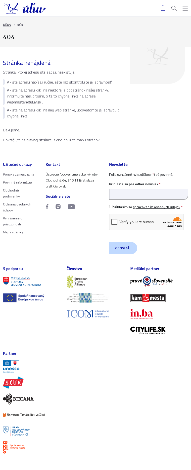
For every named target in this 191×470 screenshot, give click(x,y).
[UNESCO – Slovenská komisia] (32, 366)
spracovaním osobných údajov (156, 206)
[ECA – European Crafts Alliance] (95, 282)
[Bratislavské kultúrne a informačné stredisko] (32, 447)
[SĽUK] (32, 382)
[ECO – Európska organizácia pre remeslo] (95, 298)
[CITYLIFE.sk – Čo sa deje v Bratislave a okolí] (159, 330)
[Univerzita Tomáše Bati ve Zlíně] (32, 415)
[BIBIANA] (32, 399)
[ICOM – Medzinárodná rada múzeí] (95, 314)
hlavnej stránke (39, 140)
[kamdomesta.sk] (159, 298)
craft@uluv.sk (56, 186)
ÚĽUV (7, 24)
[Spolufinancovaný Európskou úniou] (32, 298)
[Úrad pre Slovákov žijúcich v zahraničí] (32, 431)
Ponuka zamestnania (18, 174)
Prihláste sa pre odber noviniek (134, 184)
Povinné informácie (17, 182)
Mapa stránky (13, 232)
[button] (185, 8)
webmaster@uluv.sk (24, 102)
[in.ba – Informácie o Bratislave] (159, 314)
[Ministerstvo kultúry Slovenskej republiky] (32, 282)
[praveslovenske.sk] (159, 282)
